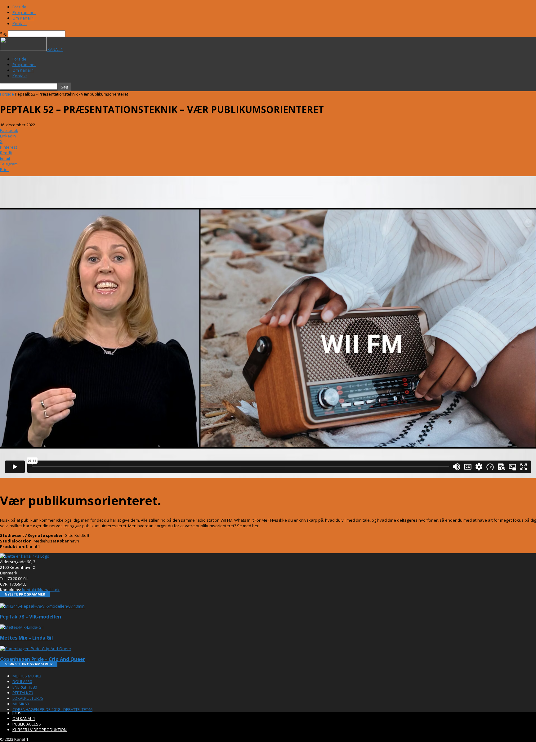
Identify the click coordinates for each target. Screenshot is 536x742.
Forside (19, 7)
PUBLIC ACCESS (26, 724)
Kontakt (19, 23)
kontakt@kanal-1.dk (41, 589)
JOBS (16, 713)
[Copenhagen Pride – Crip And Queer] (35, 648)
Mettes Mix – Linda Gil (26, 638)
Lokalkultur (27, 698)
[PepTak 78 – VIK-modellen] (42, 606)
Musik (20, 704)
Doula (22, 681)
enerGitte (24, 687)
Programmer (24, 12)
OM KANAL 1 (23, 718)
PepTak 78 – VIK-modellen (30, 617)
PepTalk (22, 692)
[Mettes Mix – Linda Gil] (21, 627)
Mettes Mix (26, 676)
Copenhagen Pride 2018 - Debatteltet (52, 709)
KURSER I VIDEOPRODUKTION (39, 729)
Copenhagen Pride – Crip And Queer (42, 659)
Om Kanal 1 (23, 18)
